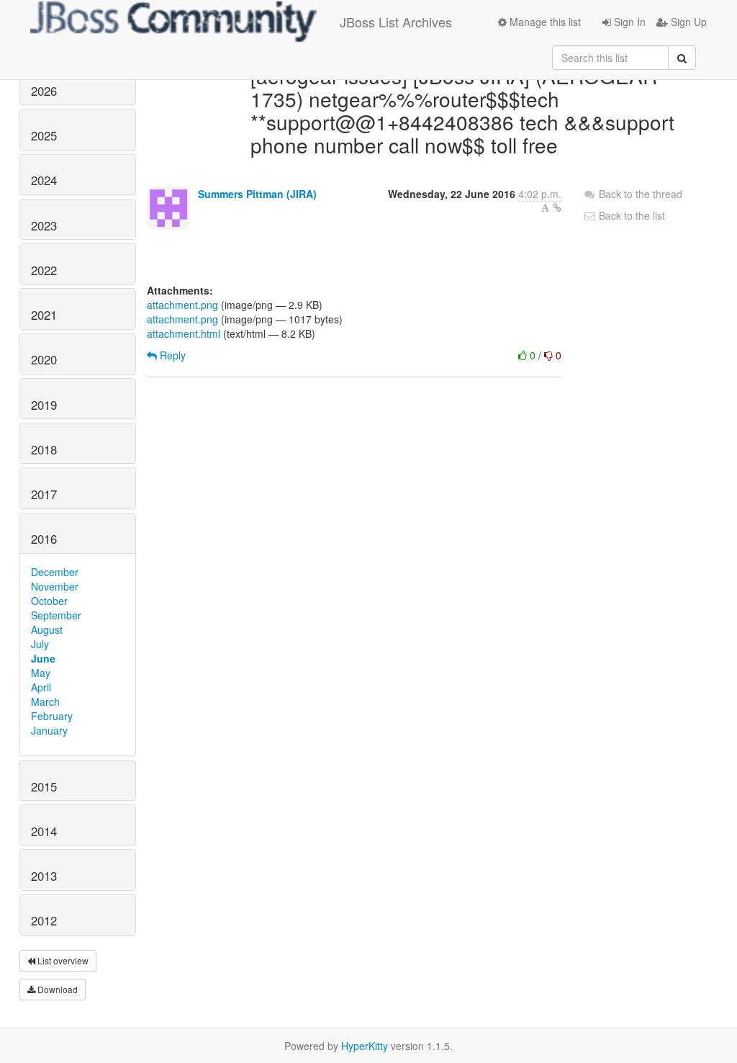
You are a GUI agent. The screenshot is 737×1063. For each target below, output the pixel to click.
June (43, 658)
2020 (44, 359)
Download (56, 989)
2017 (44, 494)
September (56, 615)
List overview (62, 960)
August (47, 629)
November (54, 586)
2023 (44, 225)
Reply (171, 355)
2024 (44, 180)
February (52, 716)
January (49, 730)
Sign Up (687, 21)
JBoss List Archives (396, 21)
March (45, 701)
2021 (44, 314)
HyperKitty (364, 1046)
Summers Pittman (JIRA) (257, 194)
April (41, 687)
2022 (44, 270)
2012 (44, 920)
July (40, 644)
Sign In (628, 21)
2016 (44, 538)
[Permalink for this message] (557, 207)
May (40, 672)
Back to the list (630, 215)
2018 (44, 449)
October (49, 600)
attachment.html (183, 333)
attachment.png (182, 304)
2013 (44, 875)
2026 (44, 90)
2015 (44, 786)
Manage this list (544, 21)
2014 (44, 831)
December (54, 572)
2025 (44, 135)
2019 (44, 404)
